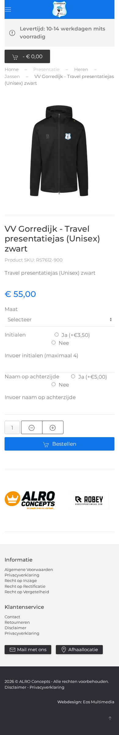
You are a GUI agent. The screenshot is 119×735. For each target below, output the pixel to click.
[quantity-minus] (31, 427)
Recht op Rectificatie (25, 586)
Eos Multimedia (98, 701)
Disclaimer (15, 627)
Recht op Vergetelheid (27, 591)
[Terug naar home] (59, 9)
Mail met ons (31, 649)
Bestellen (64, 444)
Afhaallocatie (83, 649)
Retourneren (17, 622)
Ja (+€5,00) (92, 377)
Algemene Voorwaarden (29, 569)
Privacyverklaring (22, 575)
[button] (8, 9)
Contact (12, 616)
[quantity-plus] (52, 427)
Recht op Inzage (21, 580)
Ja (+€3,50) (76, 335)
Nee (64, 343)
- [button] (31, 56)
